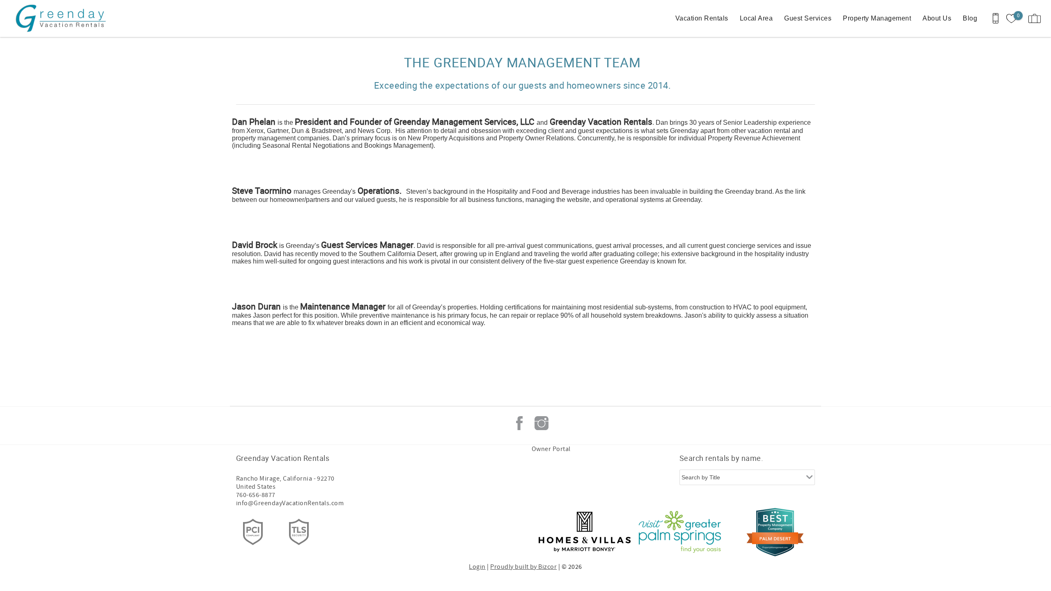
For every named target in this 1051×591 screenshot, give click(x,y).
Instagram (541, 423)
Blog (970, 18)
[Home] (62, 18)
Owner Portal (551, 449)
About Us (936, 18)
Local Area (756, 18)
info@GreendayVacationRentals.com (290, 503)
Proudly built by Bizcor (523, 567)
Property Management (877, 18)
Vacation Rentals (701, 18)
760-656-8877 (255, 495)
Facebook (519, 423)
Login (477, 567)
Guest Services (807, 18)
